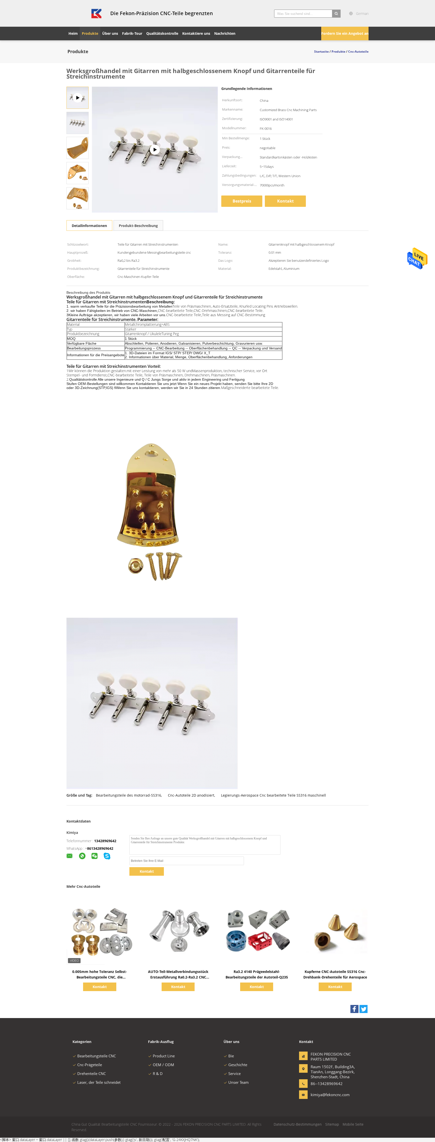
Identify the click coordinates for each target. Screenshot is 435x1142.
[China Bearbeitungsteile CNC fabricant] (85, 13)
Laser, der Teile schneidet (99, 1082)
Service (234, 1073)
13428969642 (105, 840)
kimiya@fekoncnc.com (326, 1094)
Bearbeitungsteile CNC (96, 1055)
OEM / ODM (163, 1064)
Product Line (164, 1055)
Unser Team (238, 1082)
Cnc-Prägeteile (89, 1064)
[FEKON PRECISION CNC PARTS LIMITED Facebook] (354, 1009)
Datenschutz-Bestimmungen (298, 1124)
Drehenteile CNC (91, 1073)
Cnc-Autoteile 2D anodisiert (191, 795)
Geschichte (237, 1064)
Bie (231, 1055)
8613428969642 (100, 848)
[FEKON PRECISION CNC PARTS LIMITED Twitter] (363, 1009)
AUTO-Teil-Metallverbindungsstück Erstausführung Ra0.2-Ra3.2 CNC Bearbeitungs (178, 977)
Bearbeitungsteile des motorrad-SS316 (128, 795)
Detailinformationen (89, 225)
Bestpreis (242, 201)
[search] (336, 14)
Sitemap (332, 1124)
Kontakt (285, 201)
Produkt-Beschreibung (138, 225)
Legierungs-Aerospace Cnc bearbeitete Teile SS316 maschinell (273, 795)
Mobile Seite (353, 1124)
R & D (158, 1073)
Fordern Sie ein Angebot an (345, 33)
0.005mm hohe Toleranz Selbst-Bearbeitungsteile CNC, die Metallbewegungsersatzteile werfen (99, 977)
